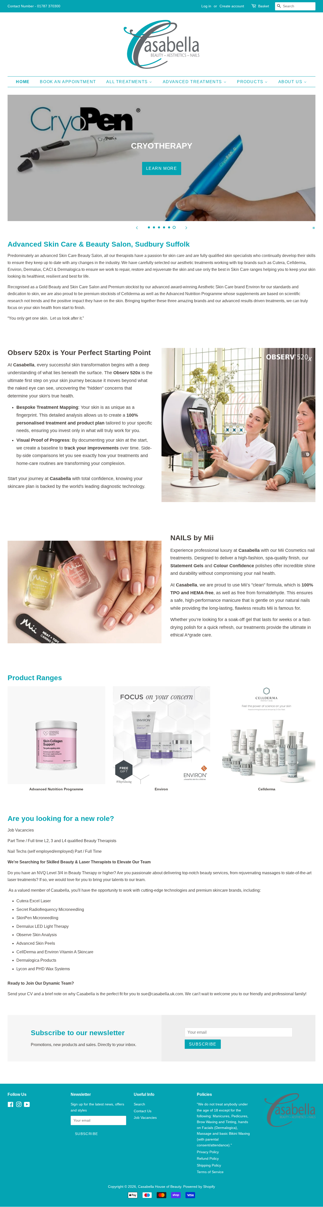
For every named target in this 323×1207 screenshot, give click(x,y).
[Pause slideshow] (313, 227)
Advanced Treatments (193, 82)
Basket (263, 6)
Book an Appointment (68, 82)
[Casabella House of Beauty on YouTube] (27, 1105)
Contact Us (142, 1111)
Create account (232, 6)
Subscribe (203, 1044)
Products (251, 82)
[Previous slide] (136, 227)
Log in (206, 6)
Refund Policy (208, 1159)
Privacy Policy (208, 1152)
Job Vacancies (145, 1118)
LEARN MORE (161, 168)
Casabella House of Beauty (159, 1187)
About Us (291, 82)
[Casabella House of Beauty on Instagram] (18, 1105)
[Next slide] (186, 227)
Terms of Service (210, 1172)
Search (139, 1104)
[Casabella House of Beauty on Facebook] (10, 1105)
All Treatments (127, 82)
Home (23, 82)
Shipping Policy (209, 1165)
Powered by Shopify (199, 1187)
